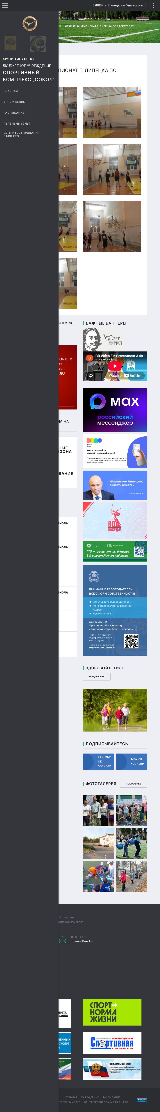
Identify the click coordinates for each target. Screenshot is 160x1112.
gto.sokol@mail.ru (81, 941)
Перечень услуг (17, 124)
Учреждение (14, 102)
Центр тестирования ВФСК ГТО (22, 134)
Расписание (14, 113)
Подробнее (96, 676)
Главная (11, 91)
